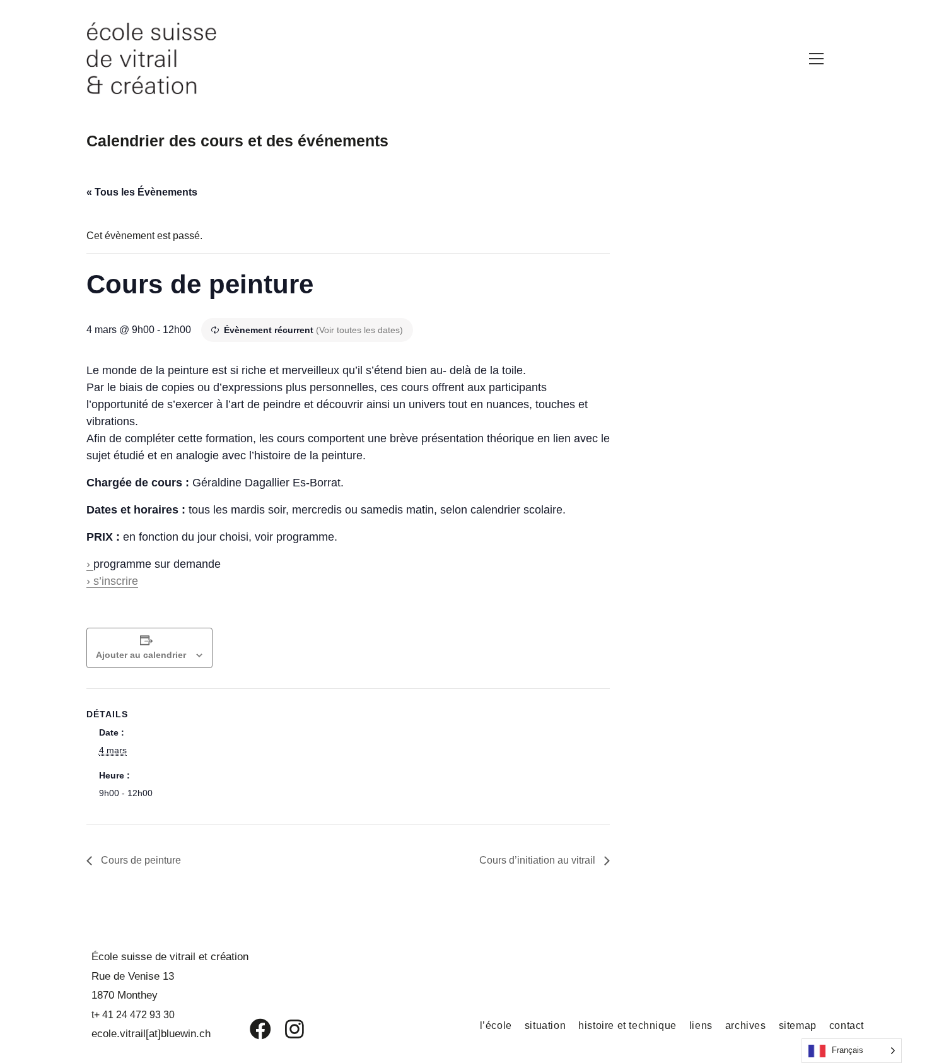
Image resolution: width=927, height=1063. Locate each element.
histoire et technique (627, 1025)
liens (701, 1025)
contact (846, 1025)
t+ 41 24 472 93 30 (133, 1014)
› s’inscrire (112, 581)
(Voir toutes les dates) (359, 330)
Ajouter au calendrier (141, 655)
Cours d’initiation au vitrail (538, 860)
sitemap (798, 1025)
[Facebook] (251, 1029)
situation (545, 1025)
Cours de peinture (139, 860)
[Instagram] (286, 1029)
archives (745, 1025)
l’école (496, 1025)
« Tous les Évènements (141, 192)
